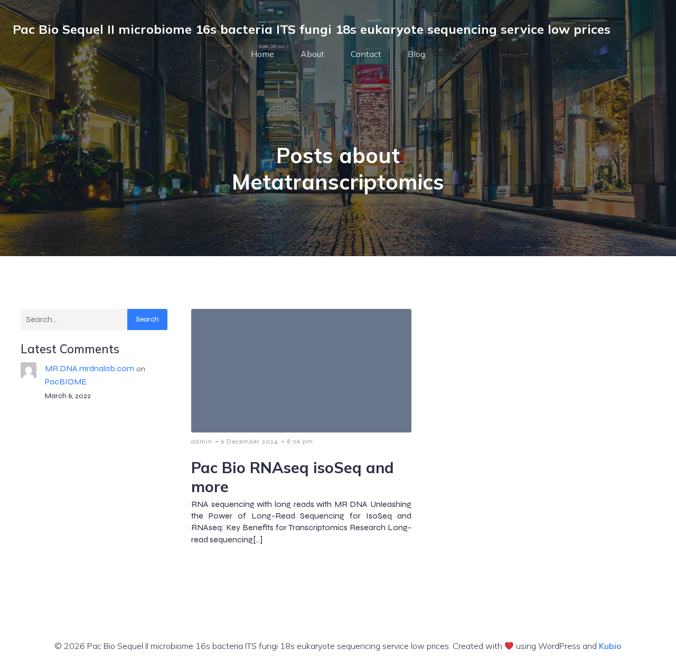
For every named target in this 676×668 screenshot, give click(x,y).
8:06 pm (300, 441)
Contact (366, 54)
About (312, 54)
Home (262, 54)
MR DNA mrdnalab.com (89, 368)
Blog (416, 54)
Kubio (610, 646)
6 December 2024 (249, 441)
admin (201, 441)
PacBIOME (66, 382)
